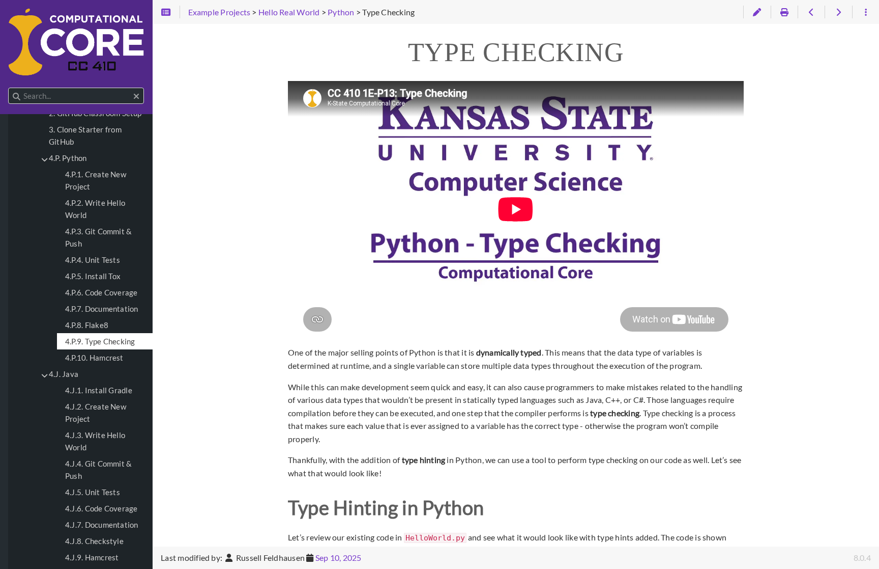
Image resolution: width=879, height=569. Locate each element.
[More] (865, 12)
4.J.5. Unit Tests (92, 492)
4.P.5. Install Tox (93, 276)
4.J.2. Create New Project (95, 412)
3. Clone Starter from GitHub (85, 135)
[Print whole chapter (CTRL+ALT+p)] (784, 12)
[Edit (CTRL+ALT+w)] (756, 12)
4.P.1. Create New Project (95, 180)
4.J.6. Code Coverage (101, 508)
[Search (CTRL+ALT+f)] (16, 96)
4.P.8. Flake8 (86, 325)
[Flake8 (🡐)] (811, 12)
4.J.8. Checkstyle (94, 541)
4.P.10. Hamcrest (94, 357)
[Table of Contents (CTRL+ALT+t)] (166, 12)
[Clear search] (136, 96)
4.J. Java (63, 373)
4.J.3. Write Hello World (95, 441)
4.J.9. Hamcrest (92, 557)
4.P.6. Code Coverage (101, 292)
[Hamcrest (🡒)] (838, 12)
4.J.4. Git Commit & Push (98, 469)
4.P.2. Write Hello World (95, 209)
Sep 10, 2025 (338, 557)
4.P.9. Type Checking (100, 341)
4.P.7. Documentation (101, 308)
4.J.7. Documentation (101, 524)
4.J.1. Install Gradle (98, 390)
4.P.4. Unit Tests (92, 259)
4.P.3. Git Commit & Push (98, 237)
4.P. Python (68, 157)
